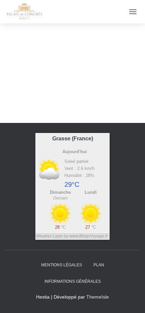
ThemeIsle (97, 297)
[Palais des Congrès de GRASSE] (27, 11)
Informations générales (73, 281)
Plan (98, 265)
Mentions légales (61, 265)
